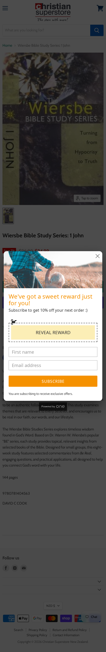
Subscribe (53, 381)
